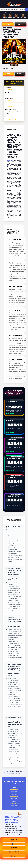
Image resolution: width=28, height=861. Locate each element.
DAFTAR (20, 24)
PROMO (15, 839)
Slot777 (19, 209)
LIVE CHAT (15, 856)
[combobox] (12, 9)
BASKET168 (10, 160)
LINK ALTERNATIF (15, 852)
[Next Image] (25, 52)
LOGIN (8, 24)
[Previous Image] (3, 52)
